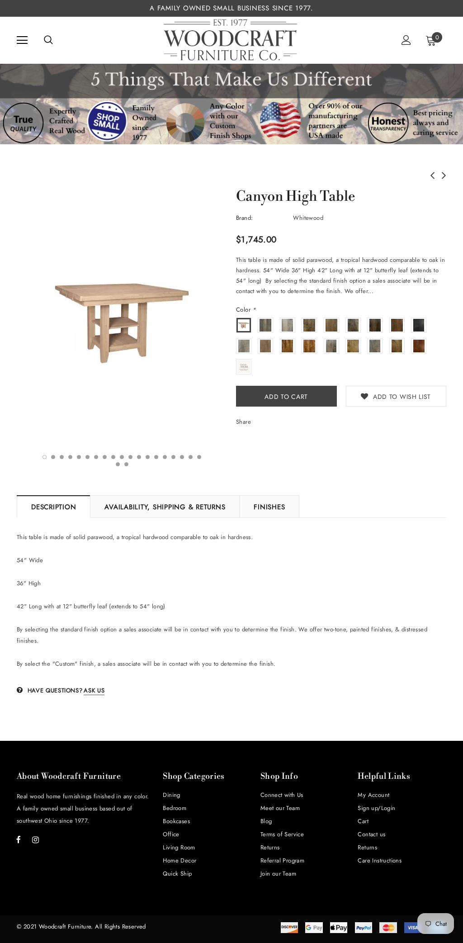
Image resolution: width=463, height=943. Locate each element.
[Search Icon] (48, 40)
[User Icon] (406, 40)
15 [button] (165, 457)
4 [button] (70, 457)
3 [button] (62, 457)
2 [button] (53, 457)
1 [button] (45, 457)
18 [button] (191, 457)
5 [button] (79, 457)
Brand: (244, 217)
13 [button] (148, 457)
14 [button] (156, 457)
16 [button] (173, 457)
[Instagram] (35, 839)
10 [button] (122, 457)
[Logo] (230, 39)
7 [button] (96, 457)
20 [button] (118, 464)
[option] (121, 319)
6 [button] (87, 457)
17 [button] (182, 457)
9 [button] (113, 457)
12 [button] (139, 457)
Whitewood (308, 217)
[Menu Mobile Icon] (22, 40)
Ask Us (94, 690)
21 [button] (126, 464)
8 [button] (105, 457)
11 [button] (130, 457)
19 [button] (199, 457)
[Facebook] (18, 839)
